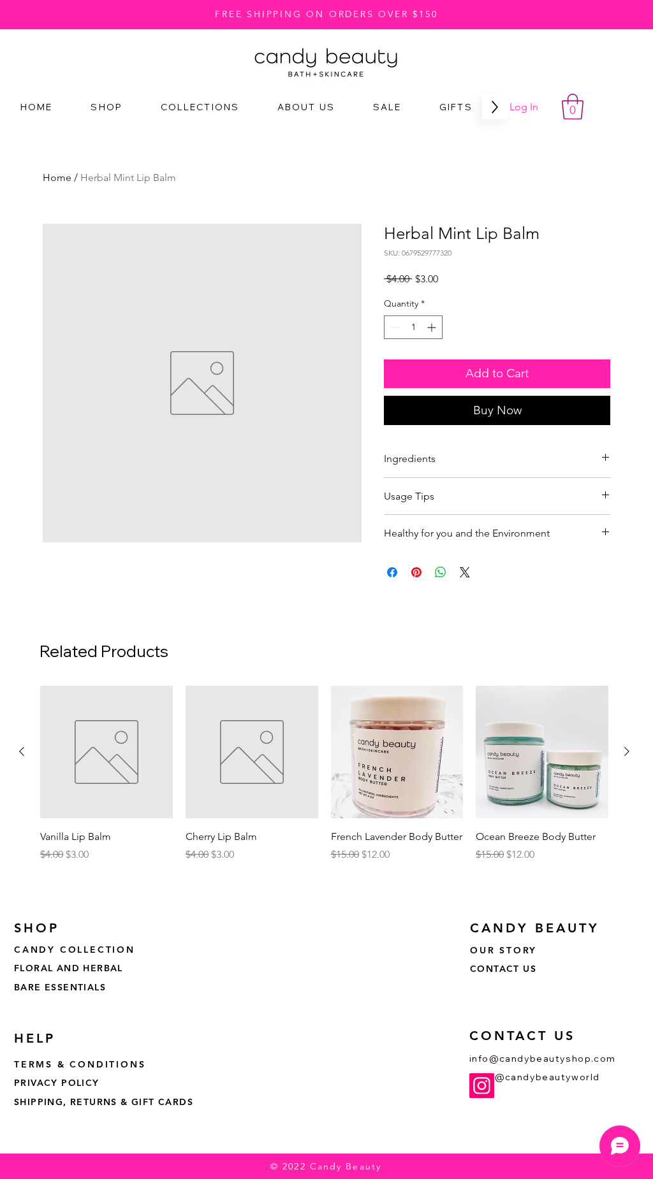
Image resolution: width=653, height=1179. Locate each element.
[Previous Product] (21, 751)
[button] (572, 106)
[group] (324, 782)
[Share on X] (465, 572)
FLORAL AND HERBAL (68, 968)
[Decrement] (394, 327)
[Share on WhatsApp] (440, 572)
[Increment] (433, 327)
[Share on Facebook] (392, 572)
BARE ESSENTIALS (60, 987)
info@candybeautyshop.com (542, 1058)
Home (57, 177)
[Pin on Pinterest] (416, 572)
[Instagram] (481, 1085)
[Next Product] (627, 751)
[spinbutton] (413, 327)
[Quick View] (106, 752)
